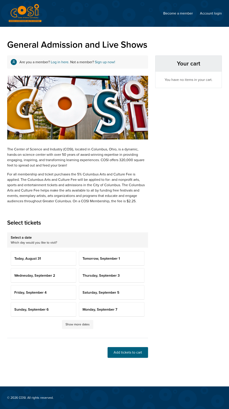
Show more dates (78, 324)
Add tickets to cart (128, 352)
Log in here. (60, 62)
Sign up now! (105, 62)
